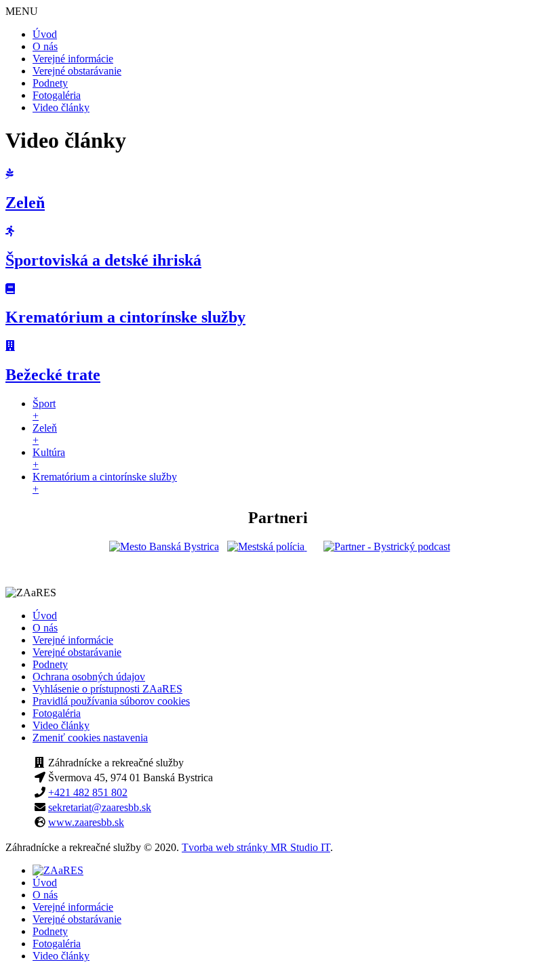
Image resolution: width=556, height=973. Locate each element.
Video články (61, 107)
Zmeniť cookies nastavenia (90, 737)
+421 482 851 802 (87, 792)
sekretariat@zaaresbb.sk (99, 807)
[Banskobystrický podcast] (386, 546)
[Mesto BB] (164, 546)
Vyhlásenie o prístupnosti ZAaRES (107, 689)
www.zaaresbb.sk (86, 822)
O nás (45, 46)
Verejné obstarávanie (77, 71)
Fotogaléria (57, 95)
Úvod (45, 34)
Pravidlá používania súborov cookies (111, 701)
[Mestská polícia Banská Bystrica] (267, 546)
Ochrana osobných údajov (89, 676)
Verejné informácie (73, 58)
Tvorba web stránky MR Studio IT (256, 847)
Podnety (50, 83)
